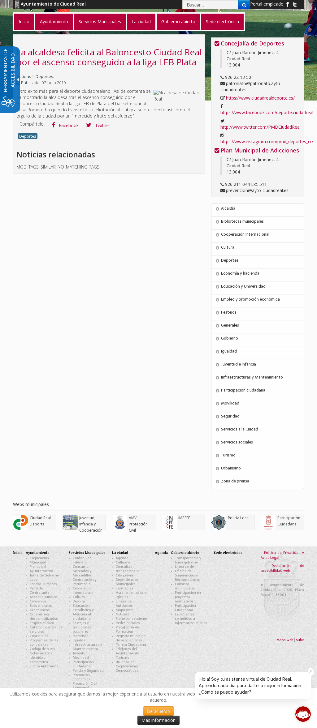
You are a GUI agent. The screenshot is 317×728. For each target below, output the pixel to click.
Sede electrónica (228, 552)
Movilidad (230, 403)
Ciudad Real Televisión (83, 560)
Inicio (18, 552)
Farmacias (124, 588)
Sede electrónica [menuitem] (222, 21)
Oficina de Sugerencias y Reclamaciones (187, 575)
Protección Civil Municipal (85, 686)
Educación (81, 606)
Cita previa (124, 575)
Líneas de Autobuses (124, 603)
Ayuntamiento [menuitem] (54, 21)
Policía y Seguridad (88, 671)
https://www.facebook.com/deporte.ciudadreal (266, 112)
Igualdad (229, 351)
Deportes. (45, 76)
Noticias (23, 76)
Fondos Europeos (43, 584)
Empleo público (42, 623)
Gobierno (229, 338)
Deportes (27, 136)
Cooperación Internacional (245, 234)
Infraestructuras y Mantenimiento (252, 377)
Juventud (80, 653)
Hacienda (81, 636)
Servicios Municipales (87, 552)
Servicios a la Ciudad (239, 429)
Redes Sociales (128, 623)
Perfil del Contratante (39, 590)
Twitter (101, 125)
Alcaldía (228, 208)
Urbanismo (231, 468)
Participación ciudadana (243, 390)
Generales (230, 325)
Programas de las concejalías (44, 642)
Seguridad (230, 416)
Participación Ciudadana (185, 608)
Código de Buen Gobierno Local (42, 651)
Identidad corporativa (39, 660)
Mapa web (124, 610)
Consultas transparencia (127, 569)
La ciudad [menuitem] (141, 21)
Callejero (123, 562)
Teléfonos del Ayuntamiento (127, 651)
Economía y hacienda (240, 273)
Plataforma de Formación (127, 629)
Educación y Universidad (243, 286)
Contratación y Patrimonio (85, 582)
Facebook (68, 125)
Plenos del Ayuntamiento (41, 569)
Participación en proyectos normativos (188, 597)
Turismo (228, 455)
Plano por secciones (132, 619)
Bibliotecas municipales (242, 221)
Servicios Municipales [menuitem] (100, 21)
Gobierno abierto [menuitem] (178, 21)
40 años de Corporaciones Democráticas (127, 666)
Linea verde (184, 567)
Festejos (229, 312)
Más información (158, 720)
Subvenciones (41, 606)
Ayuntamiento (38, 552)
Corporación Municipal (39, 560)
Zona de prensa (235, 481)
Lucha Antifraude (44, 666)
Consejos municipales (185, 586)
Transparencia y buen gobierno (188, 560)
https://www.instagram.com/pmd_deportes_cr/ (266, 141)
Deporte (79, 601)
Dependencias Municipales (127, 582)
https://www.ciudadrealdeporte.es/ (260, 98)
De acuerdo (158, 711)
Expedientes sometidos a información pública (191, 618)
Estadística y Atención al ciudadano (83, 614)
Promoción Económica (82, 677)
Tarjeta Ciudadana (131, 645)
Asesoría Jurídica (43, 597)
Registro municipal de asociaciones (131, 638)
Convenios (38, 601)
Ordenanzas (40, 610)
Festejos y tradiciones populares (82, 627)
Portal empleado (267, 4)
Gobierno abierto (185, 552)
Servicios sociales (237, 442)
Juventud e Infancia (238, 364)
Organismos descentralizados (44, 616)
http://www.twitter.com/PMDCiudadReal (260, 127)
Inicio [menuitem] (24, 21)
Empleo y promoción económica (250, 299)
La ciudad (120, 552)
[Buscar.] (244, 4)
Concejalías (39, 636)
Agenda (122, 558)
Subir (300, 640)
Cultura (227, 247)
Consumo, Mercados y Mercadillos (82, 571)
